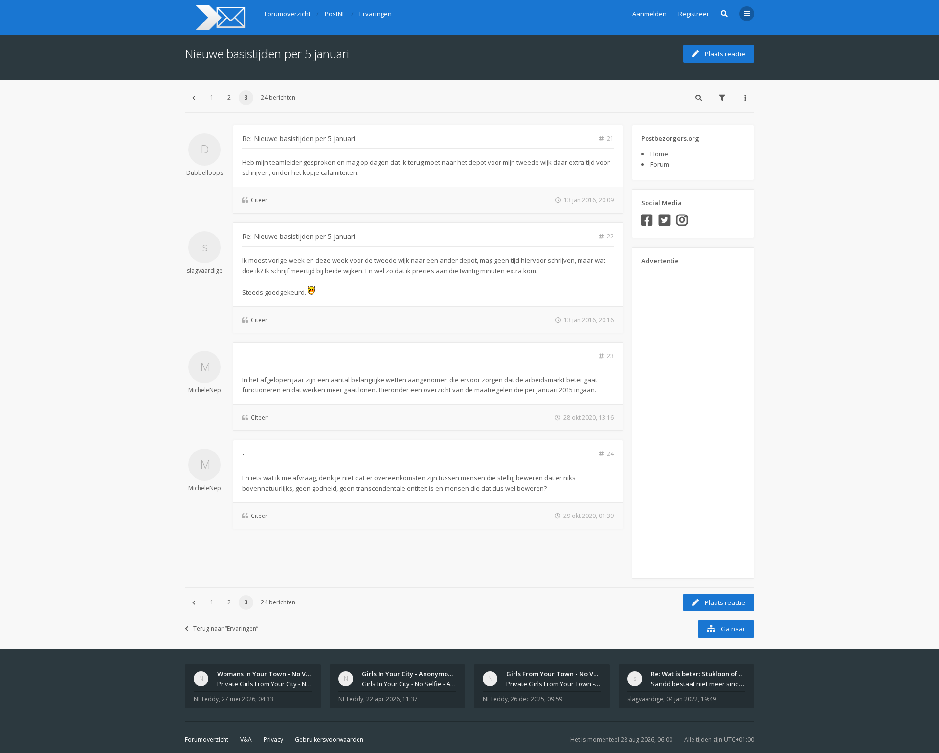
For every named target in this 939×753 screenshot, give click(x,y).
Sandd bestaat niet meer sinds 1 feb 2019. (698, 683)
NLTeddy (206, 699)
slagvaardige (205, 270)
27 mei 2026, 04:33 (247, 699)
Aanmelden (649, 13)
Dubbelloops (204, 173)
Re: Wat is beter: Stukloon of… (696, 673)
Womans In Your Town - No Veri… (268, 673)
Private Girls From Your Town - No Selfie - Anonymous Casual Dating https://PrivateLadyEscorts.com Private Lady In (553, 683)
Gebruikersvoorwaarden (329, 739)
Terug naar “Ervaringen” (225, 628)
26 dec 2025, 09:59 (536, 699)
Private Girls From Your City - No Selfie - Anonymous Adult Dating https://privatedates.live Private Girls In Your (264, 683)
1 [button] (212, 97)
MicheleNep (204, 390)
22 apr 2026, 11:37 (392, 699)
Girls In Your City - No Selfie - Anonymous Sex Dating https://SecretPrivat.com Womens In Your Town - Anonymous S (409, 683)
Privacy (273, 739)
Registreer (693, 13)
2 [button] (229, 97)
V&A (246, 739)
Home (659, 154)
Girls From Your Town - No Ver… (555, 673)
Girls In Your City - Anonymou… (409, 673)
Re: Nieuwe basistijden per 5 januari (298, 138)
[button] (193, 98)
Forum (659, 164)
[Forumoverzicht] (219, 17)
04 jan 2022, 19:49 (691, 699)
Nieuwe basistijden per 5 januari (267, 53)
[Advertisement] (680, 418)
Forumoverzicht (206, 739)
